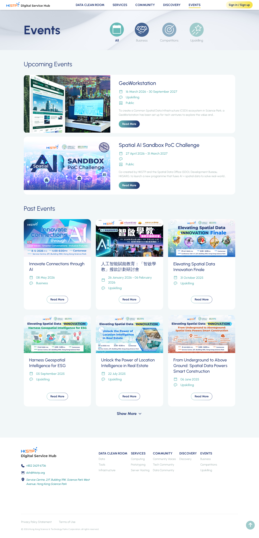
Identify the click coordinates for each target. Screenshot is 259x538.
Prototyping (138, 464)
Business (205, 459)
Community (145, 5)
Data (102, 459)
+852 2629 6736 (36, 465)
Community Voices (164, 459)
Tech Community (163, 464)
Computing (138, 459)
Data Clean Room (90, 5)
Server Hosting (140, 470)
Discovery (172, 5)
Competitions (208, 464)
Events (195, 5)
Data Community (163, 470)
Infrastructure (107, 470)
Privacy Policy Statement (36, 522)
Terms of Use (67, 522)
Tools (102, 464)
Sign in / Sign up (239, 5)
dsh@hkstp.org (35, 472)
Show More (127, 413)
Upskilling (206, 470)
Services (120, 5)
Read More (129, 124)
